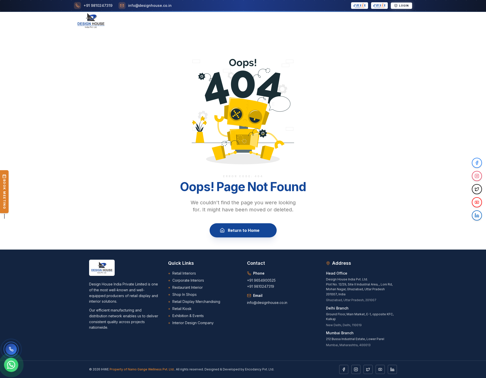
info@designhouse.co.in (267, 302)
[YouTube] (380, 369)
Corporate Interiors (186, 280)
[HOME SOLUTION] (379, 5)
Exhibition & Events (186, 316)
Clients (253, 21)
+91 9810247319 (260, 286)
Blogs (295, 21)
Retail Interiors (182, 273)
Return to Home (243, 230)
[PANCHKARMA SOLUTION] (359, 5)
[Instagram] (355, 369)
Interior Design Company (191, 323)
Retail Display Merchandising (194, 301)
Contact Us (353, 21)
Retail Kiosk (180, 308)
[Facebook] (343, 369)
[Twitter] (368, 369)
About (174, 21)
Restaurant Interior (185, 287)
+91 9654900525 (261, 280)
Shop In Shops (182, 294)
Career (275, 21)
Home (156, 21)
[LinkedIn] (392, 369)
